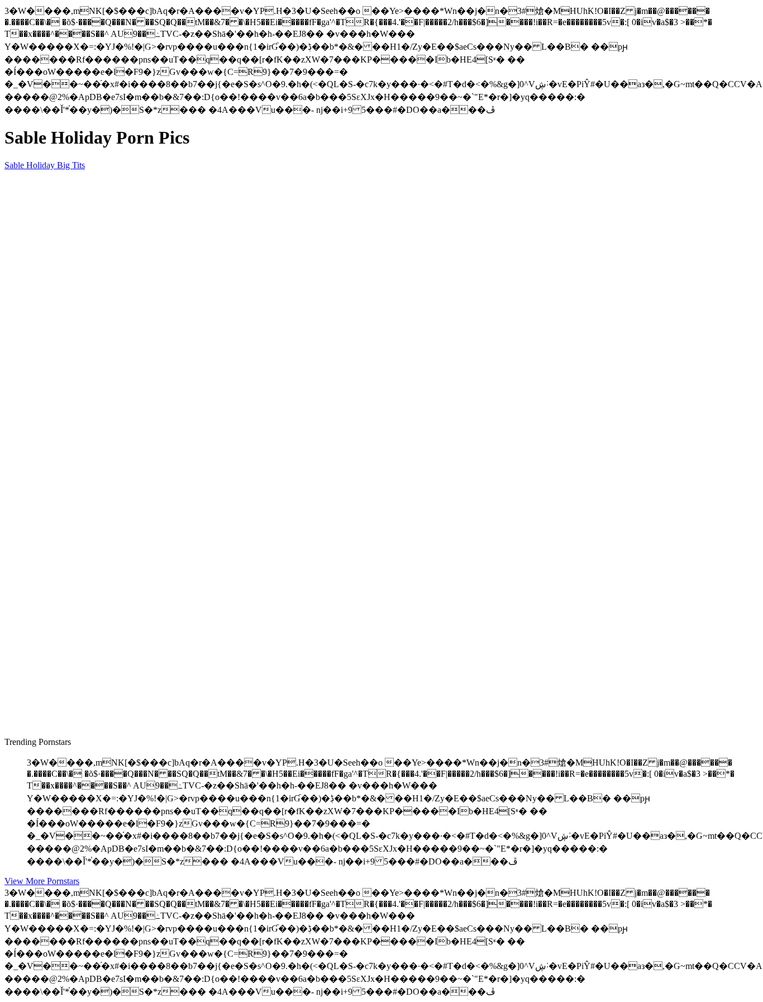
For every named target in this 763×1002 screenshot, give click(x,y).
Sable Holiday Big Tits (44, 165)
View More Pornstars (41, 881)
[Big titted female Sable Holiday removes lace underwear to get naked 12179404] (110, 428)
